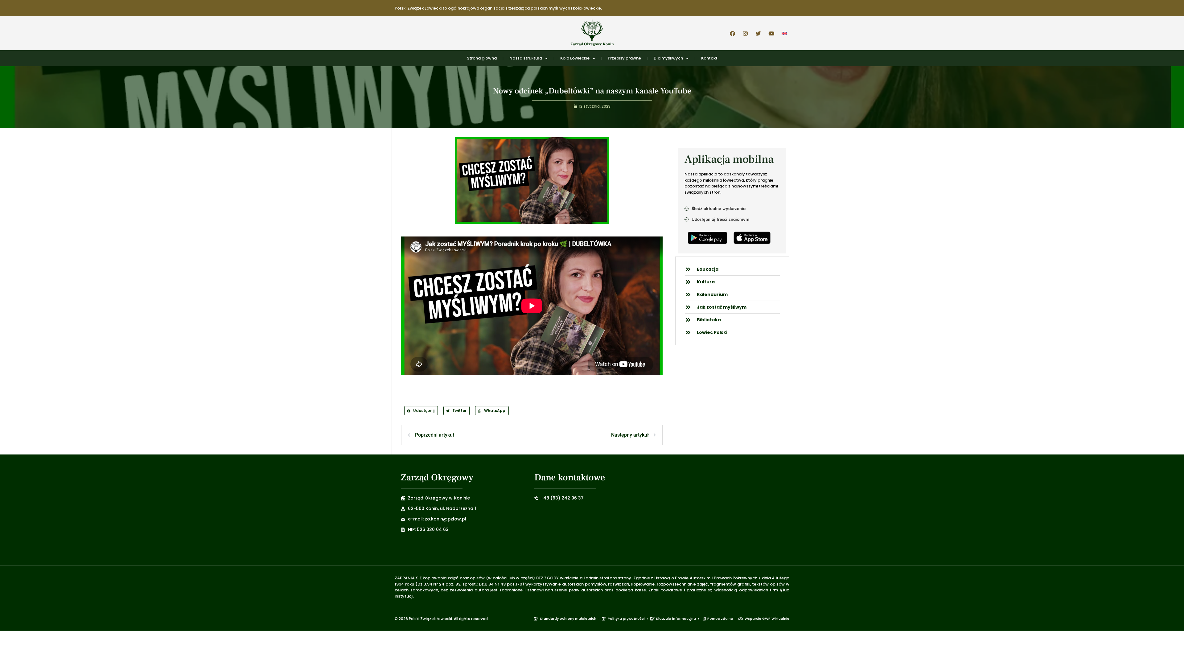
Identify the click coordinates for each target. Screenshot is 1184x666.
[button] (421, 410)
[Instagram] (745, 33)
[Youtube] (771, 33)
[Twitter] (758, 33)
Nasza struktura (525, 58)
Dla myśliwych (668, 58)
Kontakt (709, 58)
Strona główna (482, 58)
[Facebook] (732, 33)
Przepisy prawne (624, 58)
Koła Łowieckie (575, 58)
